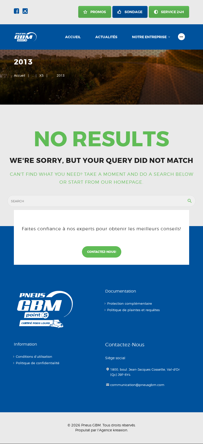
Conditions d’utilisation (34, 356)
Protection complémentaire (129, 303)
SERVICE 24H (172, 12)
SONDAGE (133, 12)
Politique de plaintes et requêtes (133, 310)
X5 (41, 75)
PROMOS (98, 12)
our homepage (121, 182)
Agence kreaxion (113, 430)
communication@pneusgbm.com (137, 385)
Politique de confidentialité (37, 363)
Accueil (19, 75)
